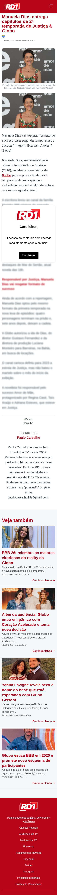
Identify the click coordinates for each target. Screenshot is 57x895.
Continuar (28, 255)
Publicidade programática (21, 817)
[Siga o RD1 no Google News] (3, 36)
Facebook (28, 859)
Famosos (28, 846)
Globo (6, 175)
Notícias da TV (28, 840)
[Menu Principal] (51, 6)
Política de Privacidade (28, 884)
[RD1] (12, 6)
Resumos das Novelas (28, 852)
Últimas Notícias (28, 827)
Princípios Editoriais (28, 878)
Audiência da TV (28, 834)
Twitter (28, 865)
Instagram (28, 871)
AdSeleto (29, 821)
